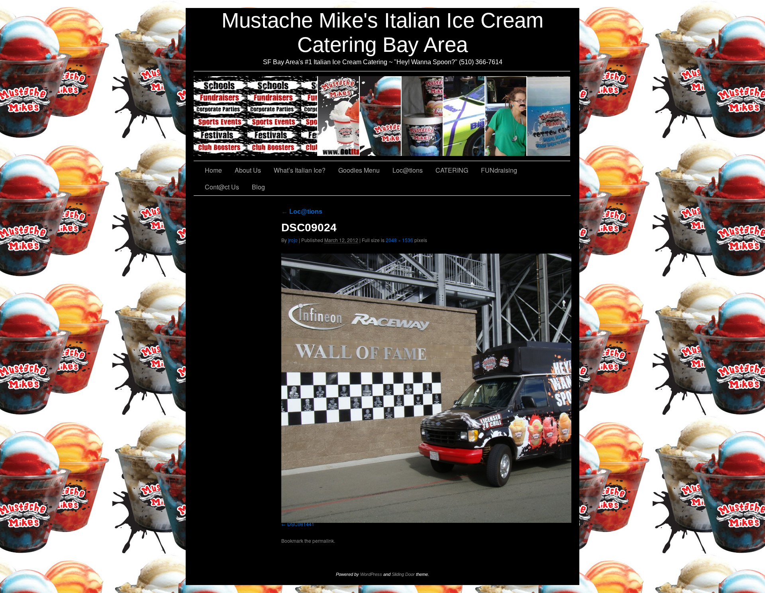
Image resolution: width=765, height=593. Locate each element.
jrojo (293, 239)
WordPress (371, 574)
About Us (339, 116)
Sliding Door (403, 574)
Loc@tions (464, 116)
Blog (258, 186)
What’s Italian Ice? (381, 116)
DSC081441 (300, 523)
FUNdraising (506, 116)
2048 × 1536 (399, 239)
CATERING (256, 116)
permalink (323, 540)
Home (213, 170)
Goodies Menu (422, 116)
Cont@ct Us (548, 116)
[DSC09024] (460, 388)
